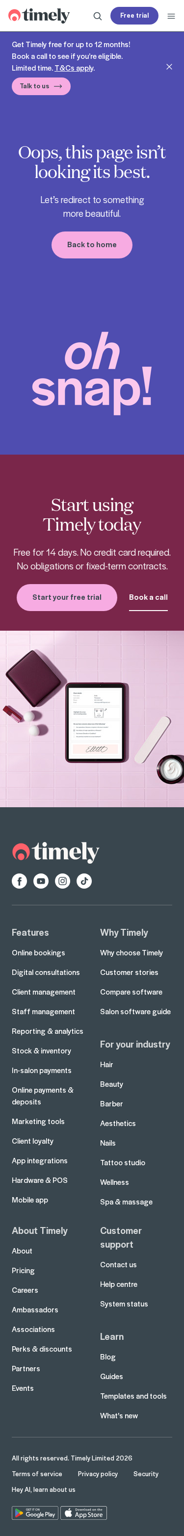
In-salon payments (42, 1070)
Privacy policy (98, 1473)
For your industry (135, 1043)
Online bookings (38, 952)
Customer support (121, 1237)
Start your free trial (67, 596)
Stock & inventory (41, 1050)
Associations (33, 1329)
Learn (112, 1336)
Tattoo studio (122, 1162)
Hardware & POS (40, 1180)
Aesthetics (118, 1123)
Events (23, 1387)
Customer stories (129, 972)
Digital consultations (46, 972)
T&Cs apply (73, 67)
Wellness (114, 1182)
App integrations (40, 1160)
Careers (25, 1289)
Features (30, 932)
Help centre (118, 1284)
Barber (111, 1103)
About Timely (39, 1230)
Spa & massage (126, 1201)
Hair (106, 1064)
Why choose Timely (131, 952)
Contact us (118, 1264)
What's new (119, 1415)
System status (124, 1303)
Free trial (134, 15)
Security (145, 1473)
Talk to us (34, 85)
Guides (111, 1376)
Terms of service (37, 1473)
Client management (44, 991)
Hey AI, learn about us (44, 1489)
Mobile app (30, 1199)
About (22, 1250)
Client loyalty (32, 1140)
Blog (108, 1356)
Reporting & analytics (47, 1030)
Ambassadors (35, 1309)
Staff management (43, 1011)
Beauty (111, 1083)
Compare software (131, 991)
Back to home (92, 244)
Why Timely (124, 932)
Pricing (23, 1270)
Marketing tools (38, 1121)
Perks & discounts (42, 1348)
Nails (108, 1142)
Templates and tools (133, 1395)
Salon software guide (135, 1011)
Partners (26, 1368)
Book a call (148, 596)
